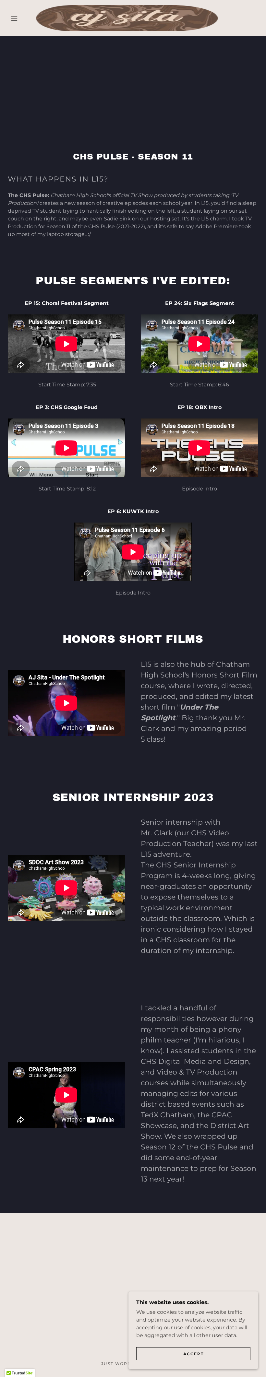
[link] (127, 18)
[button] (14, 18)
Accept (193, 1353)
